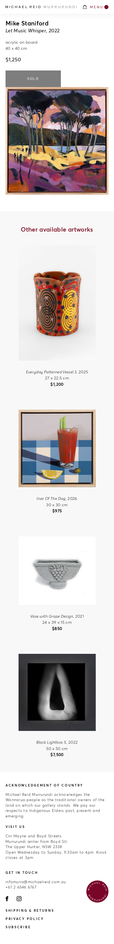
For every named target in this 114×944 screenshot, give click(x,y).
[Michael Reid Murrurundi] (41, 7)
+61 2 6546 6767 (21, 887)
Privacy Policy (25, 919)
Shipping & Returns (30, 910)
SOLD (33, 79)
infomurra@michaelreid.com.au (36, 882)
